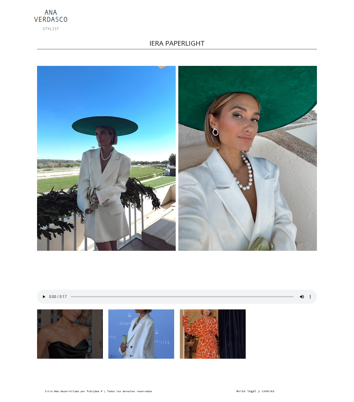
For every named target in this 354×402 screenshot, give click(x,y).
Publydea (93, 391)
